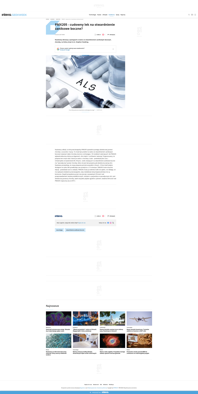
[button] (92, 15)
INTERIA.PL (115, 388)
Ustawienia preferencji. (102, 387)
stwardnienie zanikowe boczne (75, 230)
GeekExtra (58, 19)
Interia (47, 19)
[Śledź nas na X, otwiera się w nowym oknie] (113, 222)
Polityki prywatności (92, 388)
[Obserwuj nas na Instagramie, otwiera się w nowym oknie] (110, 222)
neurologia (59, 230)
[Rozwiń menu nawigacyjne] (195, 15)
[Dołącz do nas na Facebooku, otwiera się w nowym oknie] (108, 222)
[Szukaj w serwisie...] (189, 15)
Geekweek (52, 19)
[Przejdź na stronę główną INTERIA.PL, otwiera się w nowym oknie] (6, 14)
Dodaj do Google (72, 50)
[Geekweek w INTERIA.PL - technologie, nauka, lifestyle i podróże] (19, 14)
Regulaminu (82, 388)
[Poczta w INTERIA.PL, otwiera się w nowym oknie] (192, 15)
